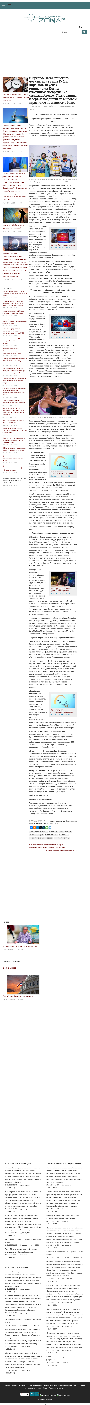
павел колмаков (51, 835)
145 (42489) (10, 1211)
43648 (20, 103)
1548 (15, 472)
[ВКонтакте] (31, 827)
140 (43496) (10, 1315)
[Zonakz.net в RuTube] (81, 28)
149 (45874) (10, 1292)
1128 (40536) (52, 1281)
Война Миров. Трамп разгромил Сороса (18, 996)
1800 (15, 335)
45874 (20, 152)
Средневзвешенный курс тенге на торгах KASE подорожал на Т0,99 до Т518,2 (15, 293)
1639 (15, 445)
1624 (15, 385)
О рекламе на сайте (35, 1385)
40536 (20, 280)
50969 (20, 999)
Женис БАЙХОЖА (49, 106)
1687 (15, 405)
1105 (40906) (52, 1365)
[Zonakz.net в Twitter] (62, 28)
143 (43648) (10, 1257)
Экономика (24, 1255)
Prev (6, 934)
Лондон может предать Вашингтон (16, 946)
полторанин (63, 835)
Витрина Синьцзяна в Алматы (62, 245)
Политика (23, 1245)
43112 (20, 950)
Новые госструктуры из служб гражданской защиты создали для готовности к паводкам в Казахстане (15, 371)
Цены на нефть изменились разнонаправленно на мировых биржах (13, 458)
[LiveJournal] (43, 827)
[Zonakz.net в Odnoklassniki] (74, 28)
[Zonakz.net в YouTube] (68, 28)
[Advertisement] (45, 53)
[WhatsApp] (46, 827)
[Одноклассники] (34, 827)
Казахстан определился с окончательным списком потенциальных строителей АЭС (13, 331)
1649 (15, 485)
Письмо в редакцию (19, 1385)
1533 (15, 375)
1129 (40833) (77, 1257)
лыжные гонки (65, 832)
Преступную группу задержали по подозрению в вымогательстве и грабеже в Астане (14, 440)
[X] (40, 827)
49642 (68, 337)
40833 (20, 231)
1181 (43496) (52, 1211)
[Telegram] (50, 827)
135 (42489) (10, 1349)
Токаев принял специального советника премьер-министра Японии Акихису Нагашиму (15, 321)
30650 (68, 476)
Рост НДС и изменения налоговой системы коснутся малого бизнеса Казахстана (16, 97)
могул (32, 835)
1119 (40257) (52, 1329)
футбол (66, 838)
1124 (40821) (52, 1305)
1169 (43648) (52, 1224)
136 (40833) (35, 1325)
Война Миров (9, 968)
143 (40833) (35, 1245)
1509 (15, 462)
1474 (15, 452)
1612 (15, 417)
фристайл (58, 838)
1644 (15, 397)
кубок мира (53, 832)
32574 (68, 593)
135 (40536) (10, 1373)
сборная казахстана (37, 838)
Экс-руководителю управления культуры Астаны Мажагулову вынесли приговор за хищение (13, 303)
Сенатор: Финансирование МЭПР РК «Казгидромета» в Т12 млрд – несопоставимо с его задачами (15, 361)
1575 (15, 298)
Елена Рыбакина (41, 832)
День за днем (25, 1185)
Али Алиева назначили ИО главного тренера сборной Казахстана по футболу (15, 341)
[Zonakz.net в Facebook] (65, 28)
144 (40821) (10, 1235)
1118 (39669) (52, 1353)
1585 (15, 435)
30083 (68, 248)
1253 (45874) (52, 1188)
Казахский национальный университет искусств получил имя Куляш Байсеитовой (15, 480)
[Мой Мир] (37, 827)
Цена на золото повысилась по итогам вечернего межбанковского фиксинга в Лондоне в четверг (15, 468)
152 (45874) (10, 1188)
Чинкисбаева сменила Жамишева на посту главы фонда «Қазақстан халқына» (15, 381)
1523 (15, 325)
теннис (50, 838)
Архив (7, 1385)
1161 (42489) (52, 1248)
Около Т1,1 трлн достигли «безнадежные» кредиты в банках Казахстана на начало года (14, 351)
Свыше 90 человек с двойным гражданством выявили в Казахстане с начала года (15, 430)
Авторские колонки (67, 106)
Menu (9, 5)
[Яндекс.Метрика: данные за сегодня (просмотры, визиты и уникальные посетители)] (63, 1395)
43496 (20, 203)
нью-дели (39, 835)
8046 (32, 109)
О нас (45, 1388)
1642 (15, 308)
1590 (15, 315)
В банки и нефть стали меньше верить (61, 850)
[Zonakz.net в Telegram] (71, 28)
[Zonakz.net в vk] (77, 28)
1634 (15, 365)
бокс (31, 832)
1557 (15, 355)
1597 (15, 345)
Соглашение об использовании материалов (60, 1385)
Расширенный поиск (56, 1388)
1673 (15, 425)
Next (40, 934)
